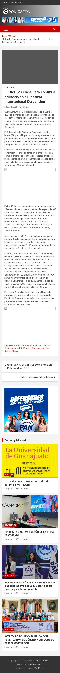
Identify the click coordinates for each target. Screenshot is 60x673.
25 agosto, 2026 (11, 488)
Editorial (25, 107)
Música (15, 351)
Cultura (9, 87)
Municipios (10, 525)
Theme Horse (33, 664)
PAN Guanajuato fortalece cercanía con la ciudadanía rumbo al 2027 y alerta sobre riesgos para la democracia (29, 586)
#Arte (17, 345)
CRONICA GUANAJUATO (37, 660)
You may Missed (15, 440)
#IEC (19, 348)
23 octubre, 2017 (12, 107)
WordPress (39, 668)
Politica (9, 576)
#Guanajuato (10, 348)
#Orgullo (27, 348)
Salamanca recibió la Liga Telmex (37, 377)
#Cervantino (36, 345)
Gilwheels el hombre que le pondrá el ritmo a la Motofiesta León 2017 (29, 366)
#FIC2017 (46, 345)
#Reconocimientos (40, 348)
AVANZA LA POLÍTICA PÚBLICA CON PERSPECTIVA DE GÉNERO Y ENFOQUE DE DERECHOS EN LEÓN (29, 640)
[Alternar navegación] (6, 29)
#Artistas (24, 345)
